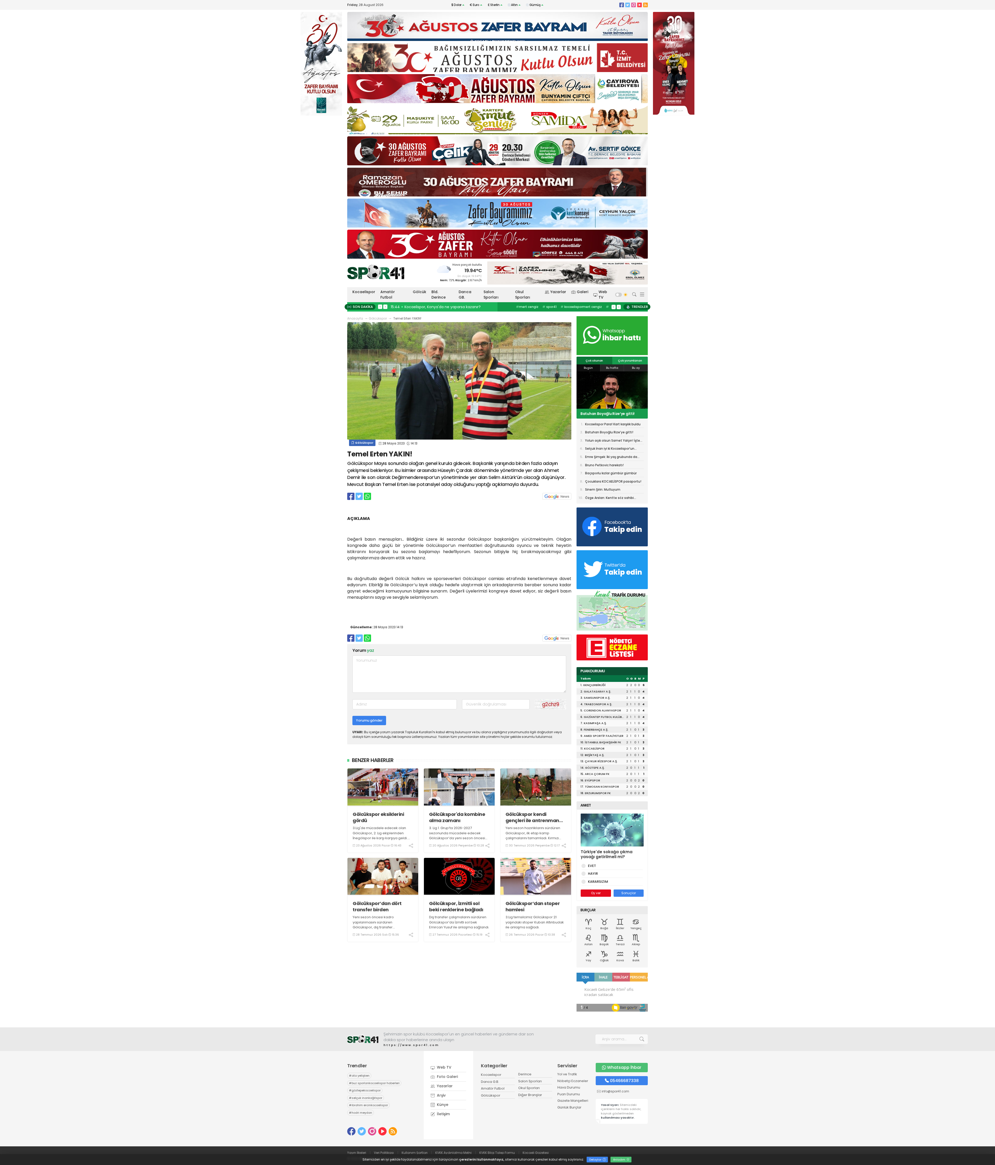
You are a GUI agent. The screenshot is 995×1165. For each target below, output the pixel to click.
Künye (442, 1104)
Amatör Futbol (387, 294)
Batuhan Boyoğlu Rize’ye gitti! (609, 432)
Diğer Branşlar (530, 1094)
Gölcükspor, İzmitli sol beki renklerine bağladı (456, 906)
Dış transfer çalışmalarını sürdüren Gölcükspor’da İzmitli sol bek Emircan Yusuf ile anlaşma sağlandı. (459, 922)
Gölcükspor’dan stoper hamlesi (533, 906)
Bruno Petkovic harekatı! (604, 465)
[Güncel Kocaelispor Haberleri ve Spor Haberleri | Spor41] (375, 272)
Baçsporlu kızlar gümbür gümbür (611, 473)
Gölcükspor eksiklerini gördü (378, 817)
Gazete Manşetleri (572, 1100)
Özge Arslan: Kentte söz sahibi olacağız (609, 499)
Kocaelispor (363, 291)
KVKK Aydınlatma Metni (453, 1152)
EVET (592, 865)
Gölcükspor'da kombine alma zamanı (457, 817)
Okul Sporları (522, 294)
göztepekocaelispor (365, 1090)
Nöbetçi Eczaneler (572, 1080)
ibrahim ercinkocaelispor (368, 1105)
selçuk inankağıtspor (365, 1098)
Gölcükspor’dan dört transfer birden (377, 906)
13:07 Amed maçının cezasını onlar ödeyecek (433, 306)
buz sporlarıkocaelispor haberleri (580, 307)
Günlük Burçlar (569, 1107)
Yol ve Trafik (567, 1074)
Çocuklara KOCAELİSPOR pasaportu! (613, 481)
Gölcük (419, 291)
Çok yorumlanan (630, 360)
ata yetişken (537, 307)
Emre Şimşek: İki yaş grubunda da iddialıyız (611, 458)
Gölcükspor (378, 318)
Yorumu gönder (369, 720)
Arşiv (441, 1095)
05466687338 (624, 1081)
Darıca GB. (465, 294)
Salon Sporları (491, 294)
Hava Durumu (568, 1087)
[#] (362, 1039)
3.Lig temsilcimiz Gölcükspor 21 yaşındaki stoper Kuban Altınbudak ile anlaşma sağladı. (535, 922)
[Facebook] (621, 4)
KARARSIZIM (598, 881)
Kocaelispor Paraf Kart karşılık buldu (613, 424)
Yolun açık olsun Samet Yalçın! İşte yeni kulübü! (611, 413)
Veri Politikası (384, 1152)
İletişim (443, 1114)
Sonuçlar (628, 893)
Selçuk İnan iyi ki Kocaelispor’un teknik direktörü (609, 449)
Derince (524, 1074)
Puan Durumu (568, 1094)
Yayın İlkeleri (356, 1152)
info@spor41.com (615, 1091)
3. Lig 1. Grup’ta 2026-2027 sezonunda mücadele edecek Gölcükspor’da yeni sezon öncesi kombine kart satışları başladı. (457, 835)
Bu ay (636, 368)
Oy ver (596, 893)
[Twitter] (627, 4)
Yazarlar (558, 291)
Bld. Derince (438, 294)
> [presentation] (385, 307)
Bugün (588, 368)
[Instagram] (633, 4)
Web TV (603, 294)
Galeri (582, 291)
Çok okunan (594, 360)
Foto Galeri (447, 1076)
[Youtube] (639, 4)
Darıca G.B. (490, 1081)
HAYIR (593, 873)
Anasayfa (355, 318)
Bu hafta (612, 368)
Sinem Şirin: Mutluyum (602, 489)
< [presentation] (380, 307)
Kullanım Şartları (415, 1152)
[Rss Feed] (645, 4)
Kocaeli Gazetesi (536, 1152)
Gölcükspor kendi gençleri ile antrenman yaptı (532, 817)
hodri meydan (360, 1113)
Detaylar (595, 1159)
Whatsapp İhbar (624, 1067)
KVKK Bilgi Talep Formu (497, 1152)
